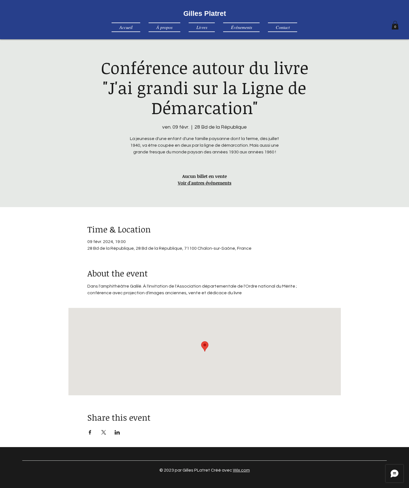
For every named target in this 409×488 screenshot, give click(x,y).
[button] (395, 25)
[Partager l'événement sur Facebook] (90, 432)
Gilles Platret (204, 13)
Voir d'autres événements (204, 183)
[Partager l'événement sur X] (103, 432)
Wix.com (241, 470)
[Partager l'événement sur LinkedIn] (117, 432)
